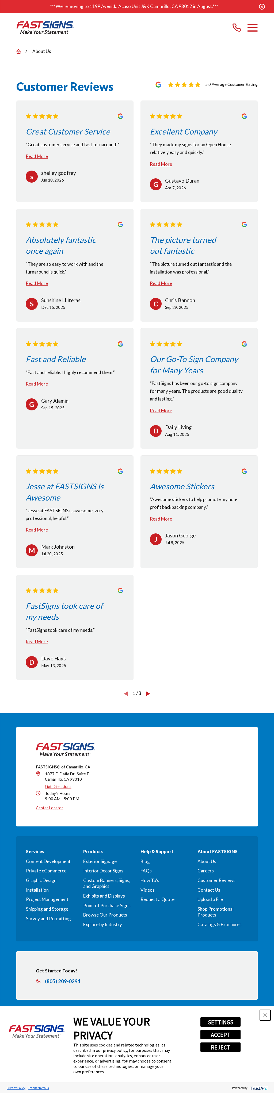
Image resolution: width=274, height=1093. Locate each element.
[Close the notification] (262, 7)
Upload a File (210, 899)
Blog (145, 861)
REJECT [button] (220, 1047)
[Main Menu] (252, 28)
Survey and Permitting (48, 918)
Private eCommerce (46, 870)
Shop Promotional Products (215, 912)
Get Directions (58, 786)
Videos (147, 890)
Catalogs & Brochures (219, 924)
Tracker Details (38, 1088)
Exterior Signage (100, 861)
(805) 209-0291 (63, 981)
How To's (149, 880)
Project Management (47, 899)
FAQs (146, 870)
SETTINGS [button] (220, 1022)
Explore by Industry (102, 924)
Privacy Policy (16, 1088)
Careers (205, 870)
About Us (206, 861)
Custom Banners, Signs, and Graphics (106, 883)
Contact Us (208, 890)
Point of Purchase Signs (107, 905)
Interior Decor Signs (103, 870)
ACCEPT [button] (220, 1034)
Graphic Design (41, 880)
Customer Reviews (216, 880)
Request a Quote (157, 899)
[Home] (45, 27)
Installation (37, 890)
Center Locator (49, 807)
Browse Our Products (105, 915)
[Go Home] (18, 51)
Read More (37, 156)
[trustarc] (258, 1087)
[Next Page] (148, 693)
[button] (265, 1015)
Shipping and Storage (47, 909)
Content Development (48, 861)
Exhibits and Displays (104, 896)
